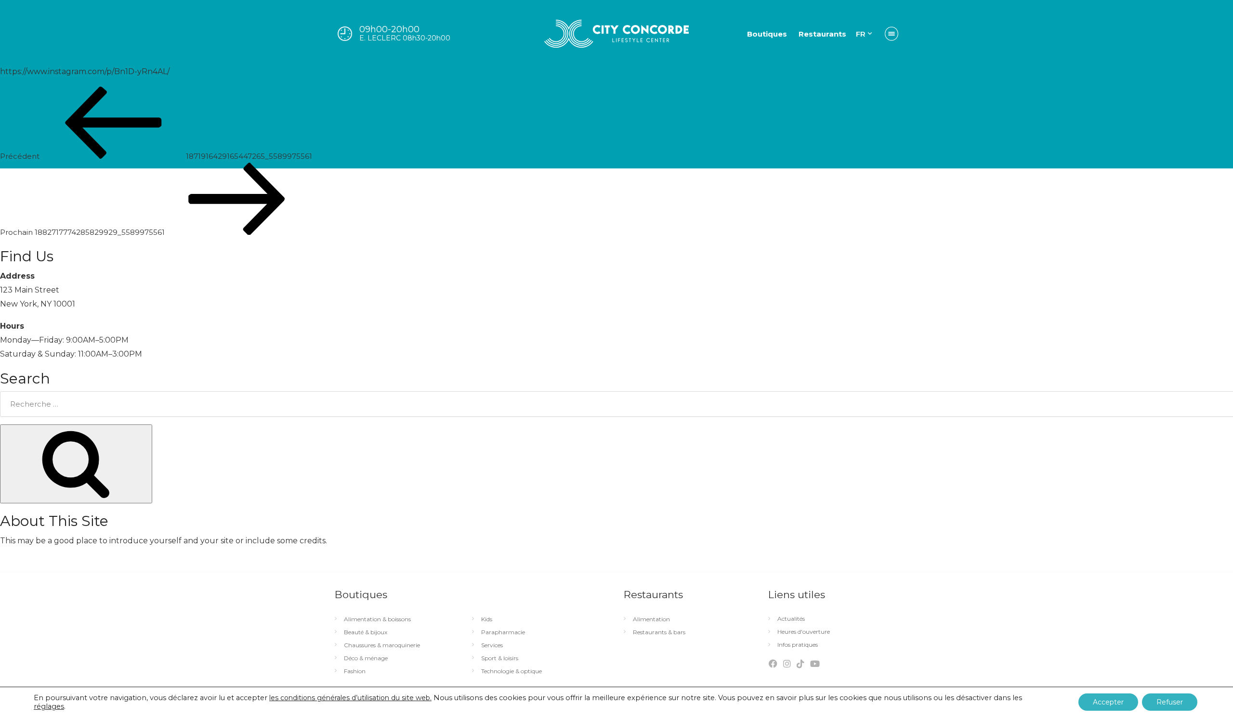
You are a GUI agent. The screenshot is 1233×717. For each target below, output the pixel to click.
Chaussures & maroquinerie (382, 645)
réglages (49, 706)
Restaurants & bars (659, 632)
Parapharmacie (503, 632)
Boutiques (767, 33)
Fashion (355, 671)
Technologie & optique (511, 671)
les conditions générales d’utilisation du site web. (350, 697)
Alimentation (651, 619)
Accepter (1108, 702)
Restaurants (822, 33)
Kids (486, 619)
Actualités (791, 618)
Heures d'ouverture (803, 631)
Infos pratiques (797, 644)
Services (492, 645)
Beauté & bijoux (365, 632)
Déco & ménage (366, 658)
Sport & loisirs (499, 658)
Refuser (1169, 702)
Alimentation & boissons (377, 619)
